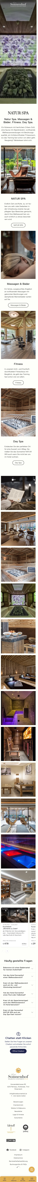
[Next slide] (7, 951)
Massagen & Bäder (18, 305)
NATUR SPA (18, 225)
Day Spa (18, 463)
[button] (32, 1169)
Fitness (18, 383)
